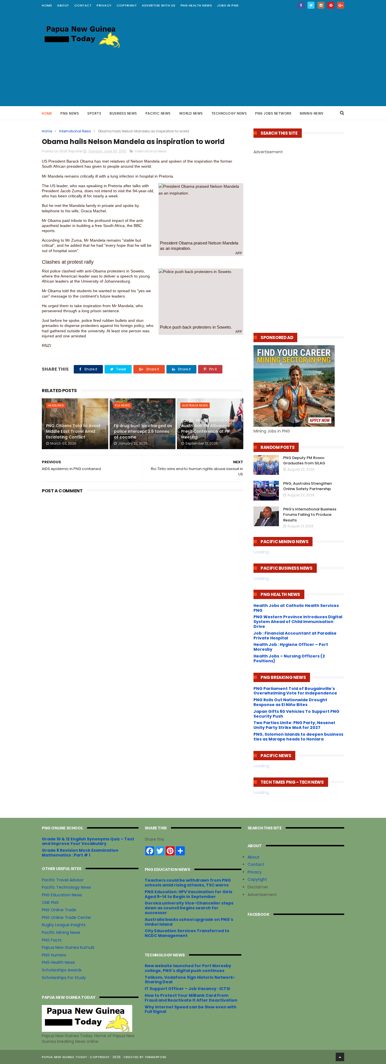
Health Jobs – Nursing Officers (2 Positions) (289, 658)
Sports (94, 113)
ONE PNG (50, 902)
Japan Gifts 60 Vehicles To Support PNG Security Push (296, 714)
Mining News (312, 113)
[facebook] (301, 5)
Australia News (195, 405)
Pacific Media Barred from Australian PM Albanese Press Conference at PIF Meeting (208, 429)
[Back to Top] (340, 1057)
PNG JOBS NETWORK (273, 113)
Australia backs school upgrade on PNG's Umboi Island (189, 922)
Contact (256, 864)
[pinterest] (330, 5)
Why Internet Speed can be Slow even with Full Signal (191, 1009)
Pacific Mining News (61, 932)
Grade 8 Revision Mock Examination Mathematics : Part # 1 (80, 852)
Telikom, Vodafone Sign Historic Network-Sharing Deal (190, 980)
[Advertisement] (241, 58)
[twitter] (311, 5)
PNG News (69, 113)
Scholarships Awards (62, 970)
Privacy (104, 5)
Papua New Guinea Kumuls (68, 947)
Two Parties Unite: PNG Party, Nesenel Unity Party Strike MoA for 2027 (294, 725)
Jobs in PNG (228, 5)
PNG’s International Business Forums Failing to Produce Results (309, 514)
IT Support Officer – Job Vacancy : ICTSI (187, 988)
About (253, 857)
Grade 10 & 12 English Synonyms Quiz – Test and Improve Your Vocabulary (88, 841)
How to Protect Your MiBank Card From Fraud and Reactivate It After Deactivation (191, 998)
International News (75, 131)
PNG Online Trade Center (66, 917)
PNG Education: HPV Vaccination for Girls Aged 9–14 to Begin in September (188, 894)
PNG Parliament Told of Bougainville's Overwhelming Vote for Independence (295, 691)
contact (83, 5)
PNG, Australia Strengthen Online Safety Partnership (307, 486)
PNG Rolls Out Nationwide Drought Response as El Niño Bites (290, 702)
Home (47, 5)
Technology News (229, 113)
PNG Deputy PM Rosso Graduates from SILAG (304, 460)
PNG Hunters (54, 955)
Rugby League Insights (64, 925)
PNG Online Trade (59, 910)
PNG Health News (196, 5)
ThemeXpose (155, 1057)
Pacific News (158, 113)
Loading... (262, 552)
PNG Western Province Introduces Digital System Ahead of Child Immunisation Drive (297, 621)
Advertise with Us (158, 5)
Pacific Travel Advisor (63, 880)
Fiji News (122, 405)
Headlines (56, 405)
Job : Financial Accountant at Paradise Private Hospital (295, 635)
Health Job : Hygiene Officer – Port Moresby (290, 647)
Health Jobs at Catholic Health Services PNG (296, 608)
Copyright (127, 5)
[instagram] (320, 5)
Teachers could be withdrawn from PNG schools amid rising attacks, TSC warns (188, 882)
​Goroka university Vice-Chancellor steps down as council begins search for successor (189, 908)
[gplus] (340, 5)
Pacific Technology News (66, 887)
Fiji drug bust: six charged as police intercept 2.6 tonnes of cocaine (143, 431)
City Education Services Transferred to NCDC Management (187, 933)
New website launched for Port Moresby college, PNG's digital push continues (188, 968)
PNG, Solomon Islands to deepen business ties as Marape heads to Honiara (298, 736)
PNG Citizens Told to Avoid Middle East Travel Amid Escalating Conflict (73, 431)
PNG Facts (52, 940)
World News (191, 113)
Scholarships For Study (64, 977)
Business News (123, 113)
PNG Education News (62, 895)
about (63, 5)
